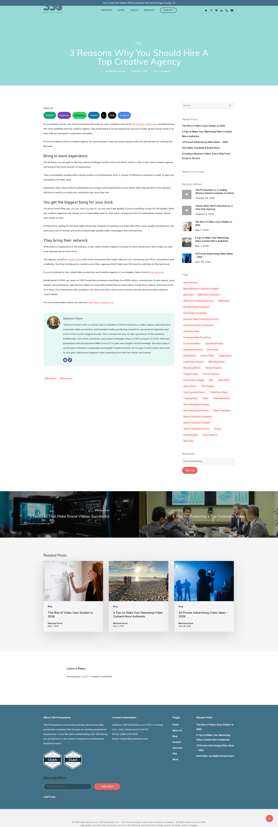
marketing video (217, 362)
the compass (207, 386)
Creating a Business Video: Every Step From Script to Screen (206, 156)
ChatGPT (49, 115)
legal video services (193, 362)
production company (193, 380)
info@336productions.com (133, 738)
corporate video (191, 331)
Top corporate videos (194, 392)
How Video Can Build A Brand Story (201, 148)
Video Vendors (210, 435)
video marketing (221, 398)
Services (177, 747)
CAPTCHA (49, 797)
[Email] (65, 360)
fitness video (207, 356)
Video (205, 398)
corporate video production (197, 337)
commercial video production (198, 325)
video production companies (197, 416)
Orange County (190, 374)
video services (190, 435)
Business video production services (201, 319)
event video (212, 349)
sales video (223, 380)
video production (221, 410)
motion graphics (214, 368)
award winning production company (201, 289)
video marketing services (195, 410)
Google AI (124, 115)
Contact (176, 742)
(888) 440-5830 (129, 734)
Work (175, 759)
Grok (112, 115)
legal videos (225, 356)
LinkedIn (94, 115)
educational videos (192, 349)
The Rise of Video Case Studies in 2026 (203, 125)
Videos (217, 429)
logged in (86, 676)
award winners (190, 282)
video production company (196, 423)
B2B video (188, 295)
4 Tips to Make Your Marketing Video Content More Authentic (207, 134)
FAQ (174, 753)
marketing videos (192, 368)
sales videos (189, 386)
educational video (214, 343)
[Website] (70, 360)
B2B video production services (198, 301)
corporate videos (192, 343)
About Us (177, 730)
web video (188, 441)
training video (190, 398)
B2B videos (50, 378)
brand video (66, 378)
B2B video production (209, 295)
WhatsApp (79, 115)
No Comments (162, 71)
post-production (211, 374)
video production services (196, 429)
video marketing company (196, 404)
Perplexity (64, 115)
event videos (189, 356)
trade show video (218, 392)
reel (211, 380)
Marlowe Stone (117, 71)
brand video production (195, 313)
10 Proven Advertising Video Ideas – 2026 (205, 142)
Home (175, 724)
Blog (139, 43)
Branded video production (196, 307)
